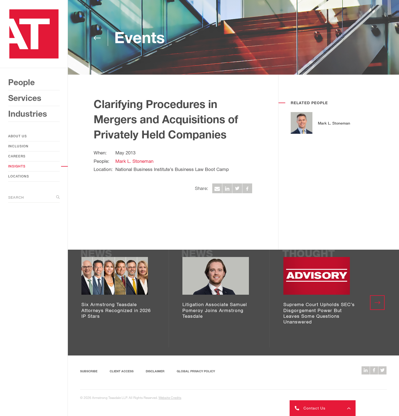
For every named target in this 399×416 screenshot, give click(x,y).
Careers (17, 156)
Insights (17, 166)
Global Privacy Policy (196, 371)
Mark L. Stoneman (134, 161)
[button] (323, 408)
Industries (27, 114)
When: (100, 152)
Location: (103, 169)
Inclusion (18, 146)
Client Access (122, 371)
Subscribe (88, 371)
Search (16, 197)
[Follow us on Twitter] (382, 370)
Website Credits (170, 397)
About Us (17, 136)
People (21, 82)
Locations (18, 176)
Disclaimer (155, 371)
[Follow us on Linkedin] (366, 370)
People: (101, 161)
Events (139, 37)
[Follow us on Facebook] (374, 370)
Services (24, 98)
